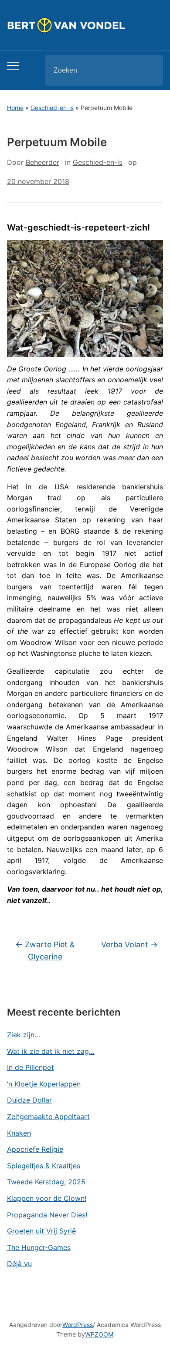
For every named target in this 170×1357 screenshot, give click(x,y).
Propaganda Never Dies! (47, 1214)
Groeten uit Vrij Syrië (41, 1231)
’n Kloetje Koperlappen (44, 1084)
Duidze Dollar (29, 1100)
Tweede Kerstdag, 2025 (46, 1181)
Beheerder (42, 162)
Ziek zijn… (23, 1034)
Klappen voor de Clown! (46, 1198)
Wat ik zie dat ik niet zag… (51, 1051)
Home (15, 107)
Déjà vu (19, 1263)
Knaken (19, 1133)
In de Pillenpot (30, 1067)
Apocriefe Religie (35, 1149)
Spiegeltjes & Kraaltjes (43, 1165)
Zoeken (149, 70)
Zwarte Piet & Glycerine (45, 951)
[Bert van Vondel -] (85, 24)
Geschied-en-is (52, 107)
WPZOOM (99, 1334)
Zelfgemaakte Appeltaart (48, 1116)
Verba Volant (129, 944)
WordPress (77, 1324)
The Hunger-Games (39, 1247)
